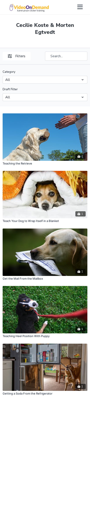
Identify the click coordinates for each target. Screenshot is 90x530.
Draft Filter (10, 89)
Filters (20, 56)
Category (9, 72)
